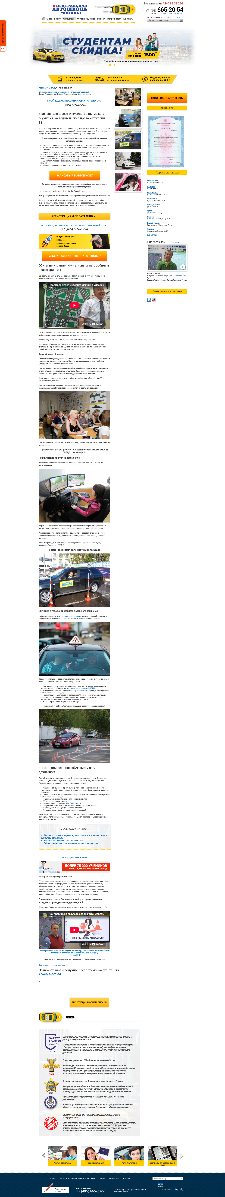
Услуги (57, 18)
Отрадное (151, 186)
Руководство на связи (55, 1188)
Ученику (101, 18)
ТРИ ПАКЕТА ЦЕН (73, 803)
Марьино (150, 217)
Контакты (128, 18)
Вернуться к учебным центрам (52, 965)
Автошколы (69, 18)
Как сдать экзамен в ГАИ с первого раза (63, 840)
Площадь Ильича (153, 205)
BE (171, 3)
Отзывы (102, 1178)
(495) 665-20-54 (50, 990)
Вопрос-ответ (114, 18)
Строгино (150, 229)
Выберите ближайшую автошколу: (159, 17)
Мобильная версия (121, 1191)
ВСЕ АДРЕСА (152, 235)
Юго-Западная (152, 180)
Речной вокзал (152, 193)
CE (175, 3)
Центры (62, 1178)
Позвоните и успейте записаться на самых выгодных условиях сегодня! (78, 986)
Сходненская (152, 199)
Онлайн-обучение (86, 18)
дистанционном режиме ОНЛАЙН (81, 688)
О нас (49, 18)
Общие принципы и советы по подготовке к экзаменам (71, 843)
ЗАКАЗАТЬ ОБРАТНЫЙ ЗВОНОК (171, 14)
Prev (44, 1156)
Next (181, 1156)
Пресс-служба (114, 1178)
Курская (150, 211)
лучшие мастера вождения (69, 616)
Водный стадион (153, 223)
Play (183, 267)
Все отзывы (175, 242)
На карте (180, 17)
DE (181, 3)
